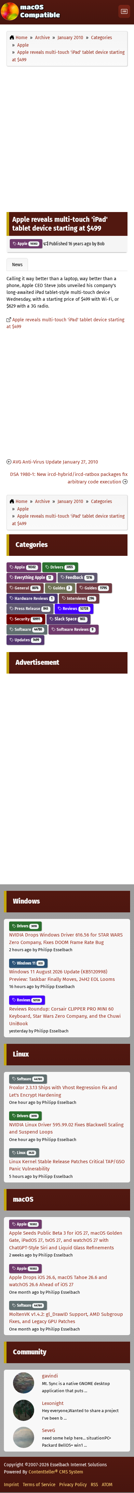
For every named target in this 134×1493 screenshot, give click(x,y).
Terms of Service (39, 1484)
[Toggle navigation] (124, 11)
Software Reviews (74, 629)
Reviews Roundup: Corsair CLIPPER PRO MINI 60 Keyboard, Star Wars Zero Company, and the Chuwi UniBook (65, 1016)
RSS (94, 1484)
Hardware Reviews (33, 598)
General (26, 588)
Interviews (80, 598)
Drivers (61, 567)
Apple (27, 243)
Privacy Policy (73, 1484)
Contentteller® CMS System (56, 1472)
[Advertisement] (67, 137)
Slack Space (69, 619)
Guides (61, 588)
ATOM (107, 1484)
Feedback (78, 577)
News (17, 264)
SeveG (48, 1430)
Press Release (31, 608)
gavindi (50, 1376)
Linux (25, 1152)
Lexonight (52, 1403)
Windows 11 (29, 963)
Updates (26, 639)
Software (28, 629)
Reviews (75, 608)
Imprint (11, 1484)
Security (27, 619)
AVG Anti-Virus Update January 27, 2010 (55, 462)
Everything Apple (32, 577)
